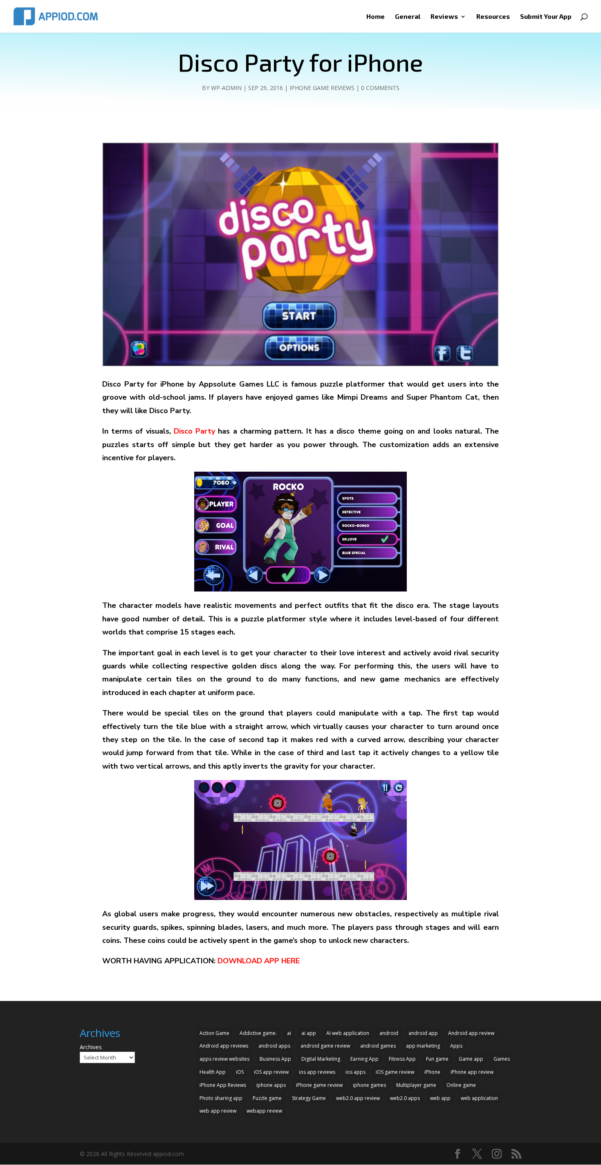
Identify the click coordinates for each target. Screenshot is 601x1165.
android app (423, 1033)
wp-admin (226, 88)
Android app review (471, 1033)
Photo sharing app (221, 1098)
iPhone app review (472, 1071)
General (407, 16)
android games (378, 1045)
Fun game (437, 1058)
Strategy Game (309, 1098)
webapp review (264, 1110)
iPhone (432, 1071)
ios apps (355, 1071)
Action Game (214, 1033)
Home (375, 16)
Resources (493, 16)
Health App (213, 1071)
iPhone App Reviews (223, 1085)
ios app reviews (317, 1071)
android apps (274, 1045)
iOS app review (271, 1071)
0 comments (380, 88)
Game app (471, 1058)
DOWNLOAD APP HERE (257, 961)
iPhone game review (319, 1085)
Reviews (444, 16)
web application (479, 1098)
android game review (325, 1045)
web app (440, 1098)
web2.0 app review (358, 1098)
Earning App (364, 1058)
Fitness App (402, 1058)
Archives (91, 1047)
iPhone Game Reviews (321, 88)
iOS (240, 1071)
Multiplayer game (416, 1085)
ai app (308, 1033)
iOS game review (395, 1071)
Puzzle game (267, 1098)
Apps (456, 1045)
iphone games (369, 1085)
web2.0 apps (405, 1098)
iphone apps (271, 1085)
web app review (218, 1110)
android (388, 1033)
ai (289, 1033)
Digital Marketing (320, 1058)
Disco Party (194, 431)
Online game (461, 1085)
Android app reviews (224, 1045)
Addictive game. (258, 1033)
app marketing (423, 1045)
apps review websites (224, 1058)
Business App (275, 1058)
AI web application (347, 1033)
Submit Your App (546, 16)
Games (501, 1058)
